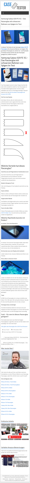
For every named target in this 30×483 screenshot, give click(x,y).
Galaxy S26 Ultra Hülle (7, 405)
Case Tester (6, 329)
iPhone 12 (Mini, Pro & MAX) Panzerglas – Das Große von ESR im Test (14, 343)
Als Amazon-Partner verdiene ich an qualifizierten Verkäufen (16, 479)
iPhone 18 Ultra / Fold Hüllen (8, 381)
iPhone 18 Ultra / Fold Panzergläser (10, 384)
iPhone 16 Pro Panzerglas (8, 414)
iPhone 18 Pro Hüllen (6, 387)
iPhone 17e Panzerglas (7, 402)
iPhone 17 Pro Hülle (6, 393)
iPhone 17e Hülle (5, 399)
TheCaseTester (18, 479)
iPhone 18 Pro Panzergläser (8, 390)
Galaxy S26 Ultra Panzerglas (8, 408)
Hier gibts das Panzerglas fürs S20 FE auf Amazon (14, 326)
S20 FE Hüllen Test (6, 213)
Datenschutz (5, 479)
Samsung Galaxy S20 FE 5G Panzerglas (12, 332)
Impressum (11, 479)
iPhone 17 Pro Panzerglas (8, 396)
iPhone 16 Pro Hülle (6, 411)
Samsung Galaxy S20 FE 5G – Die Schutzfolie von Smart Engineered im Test (14, 338)
